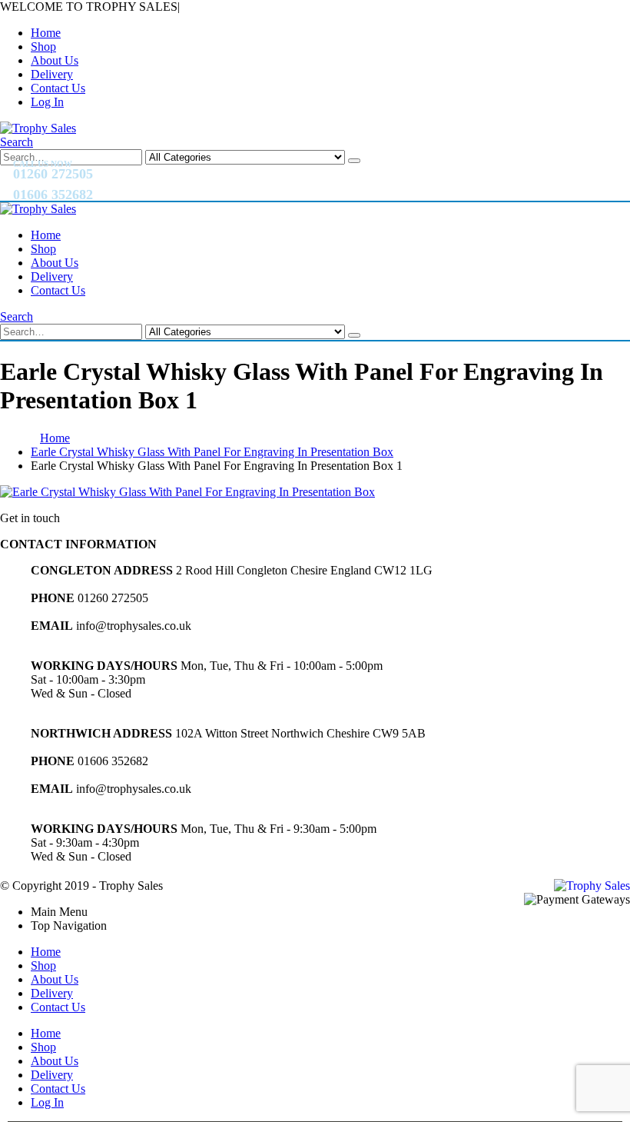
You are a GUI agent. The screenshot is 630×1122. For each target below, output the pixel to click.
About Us (54, 60)
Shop (43, 46)
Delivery (52, 74)
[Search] (354, 160)
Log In (47, 101)
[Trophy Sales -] (38, 128)
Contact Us (58, 88)
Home (46, 32)
